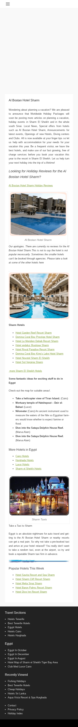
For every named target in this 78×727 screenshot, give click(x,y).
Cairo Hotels (22, 456)
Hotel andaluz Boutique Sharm (32, 345)
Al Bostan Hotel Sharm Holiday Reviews (31, 185)
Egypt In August (16, 658)
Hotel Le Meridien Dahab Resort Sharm (37, 341)
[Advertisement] (39, 49)
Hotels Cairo (14, 631)
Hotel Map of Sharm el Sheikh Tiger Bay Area (33, 662)
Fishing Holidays (17, 681)
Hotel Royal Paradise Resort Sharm (35, 349)
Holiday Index (15, 713)
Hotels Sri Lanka (17, 693)
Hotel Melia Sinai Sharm (29, 583)
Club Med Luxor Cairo (19, 666)
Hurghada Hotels (25, 460)
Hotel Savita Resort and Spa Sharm (35, 574)
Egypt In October (17, 650)
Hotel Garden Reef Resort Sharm (34, 332)
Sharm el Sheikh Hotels (28, 468)
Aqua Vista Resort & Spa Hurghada (27, 697)
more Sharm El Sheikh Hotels (25, 370)
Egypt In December (18, 654)
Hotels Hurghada (17, 635)
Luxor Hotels (22, 464)
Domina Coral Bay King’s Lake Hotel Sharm (39, 353)
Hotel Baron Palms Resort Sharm (34, 587)
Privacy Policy (16, 709)
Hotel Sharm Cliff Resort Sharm (33, 579)
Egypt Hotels (15, 627)
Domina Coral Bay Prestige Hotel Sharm (38, 337)
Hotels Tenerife (16, 619)
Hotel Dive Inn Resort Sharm (31, 591)
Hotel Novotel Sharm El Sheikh (33, 358)
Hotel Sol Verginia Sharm (29, 362)
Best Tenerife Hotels (19, 623)
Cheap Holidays (16, 689)
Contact (12, 705)
